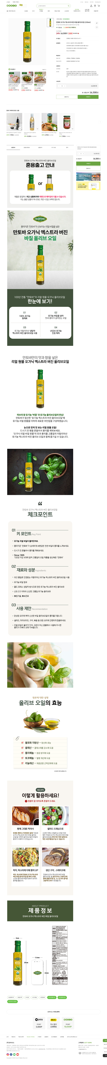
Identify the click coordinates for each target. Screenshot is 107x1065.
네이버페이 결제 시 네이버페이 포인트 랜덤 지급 (77, 45)
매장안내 (13, 1037)
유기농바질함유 (66, 19)
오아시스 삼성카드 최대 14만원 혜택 (74, 43)
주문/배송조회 (97, 2)
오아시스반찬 (12, 1001)
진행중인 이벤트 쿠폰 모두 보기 (73, 38)
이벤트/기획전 (15, 2)
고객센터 (8, 2)
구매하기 (88, 97)
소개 (7, 1037)
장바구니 (66, 97)
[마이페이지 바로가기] (91, 6)
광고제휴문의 (54, 1037)
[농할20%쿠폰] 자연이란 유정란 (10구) (39, 85)
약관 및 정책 (21, 1037)
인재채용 (62, 1037)
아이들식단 (52, 997)
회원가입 (86, 2)
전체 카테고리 (12, 11)
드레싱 (35, 997)
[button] (46, 77)
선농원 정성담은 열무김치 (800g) (26, 85)
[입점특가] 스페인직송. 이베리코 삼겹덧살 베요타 (13, 85)
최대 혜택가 (73, 33)
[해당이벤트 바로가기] (39, 1017)
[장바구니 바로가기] (98, 6)
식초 (28, 997)
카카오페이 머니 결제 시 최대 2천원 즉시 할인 (76, 48)
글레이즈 (11, 997)
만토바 (43, 997)
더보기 (43, 69)
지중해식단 (63, 997)
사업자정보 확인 (42, 1049)
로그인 (82, 2)
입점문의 (46, 1037)
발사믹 (20, 997)
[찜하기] (97, 27)
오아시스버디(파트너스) (72, 1037)
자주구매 (91, 2)
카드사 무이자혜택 (70, 51)
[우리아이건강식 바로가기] (23, 5)
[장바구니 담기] (19, 128)
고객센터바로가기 (82, 1049)
